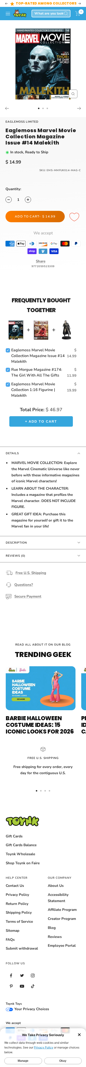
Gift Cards (14, 836)
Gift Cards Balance (21, 845)
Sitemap (12, 930)
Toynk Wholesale (20, 854)
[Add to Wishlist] (75, 217)
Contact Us (15, 885)
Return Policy (17, 903)
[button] (77, 13)
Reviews (55, 936)
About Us (56, 885)
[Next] (79, 108)
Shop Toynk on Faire (23, 863)
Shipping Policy (19, 912)
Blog (52, 927)
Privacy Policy (17, 894)
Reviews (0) (15, 556)
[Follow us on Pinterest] (11, 986)
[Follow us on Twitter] (21, 975)
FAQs (10, 939)
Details (12, 453)
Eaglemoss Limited (21, 122)
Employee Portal (62, 945)
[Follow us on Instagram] (32, 975)
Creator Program (62, 918)
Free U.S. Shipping (31, 572)
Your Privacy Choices (31, 1009)
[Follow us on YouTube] (21, 986)
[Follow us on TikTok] (32, 986)
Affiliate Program (62, 909)
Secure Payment (27, 596)
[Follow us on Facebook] (11, 975)
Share (40, 261)
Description (16, 543)
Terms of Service (19, 921)
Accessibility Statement (58, 897)
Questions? (23, 584)
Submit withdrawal (22, 948)
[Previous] (7, 108)
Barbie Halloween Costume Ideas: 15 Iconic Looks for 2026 (40, 724)
